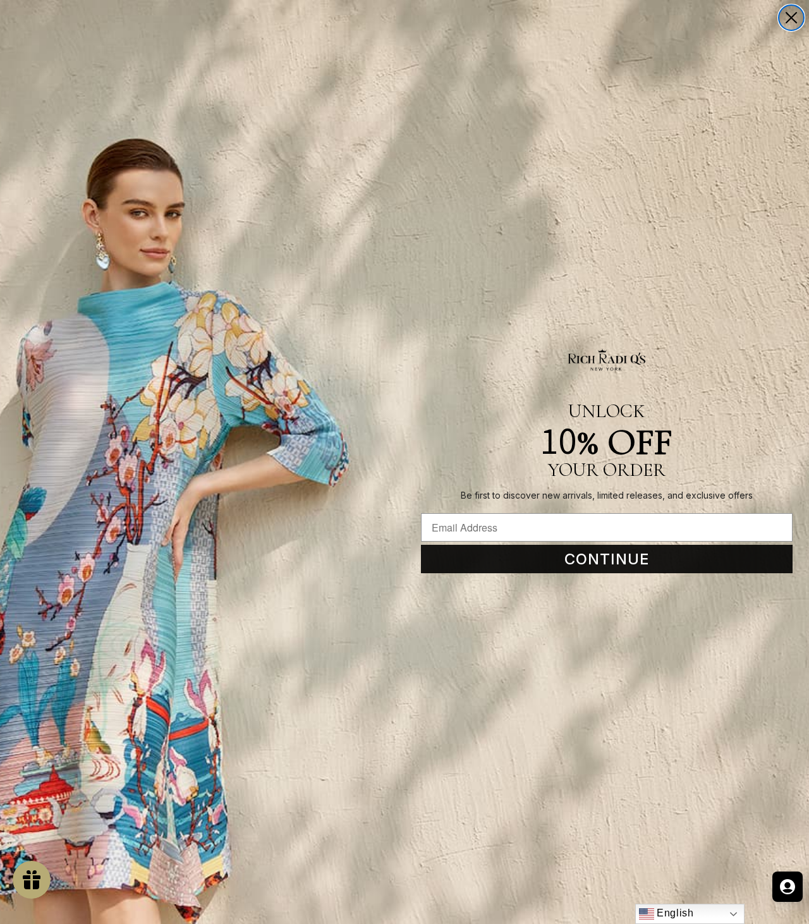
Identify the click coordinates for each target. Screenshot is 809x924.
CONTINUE (607, 559)
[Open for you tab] (787, 887)
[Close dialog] (791, 17)
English (674, 913)
